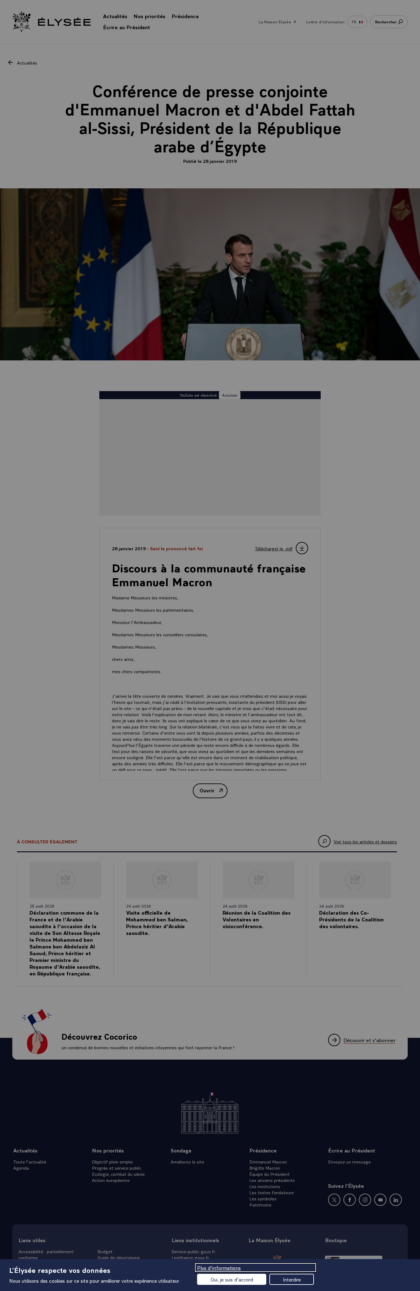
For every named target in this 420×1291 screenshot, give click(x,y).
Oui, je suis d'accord (232, 1279)
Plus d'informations (219, 1267)
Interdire (292, 1279)
